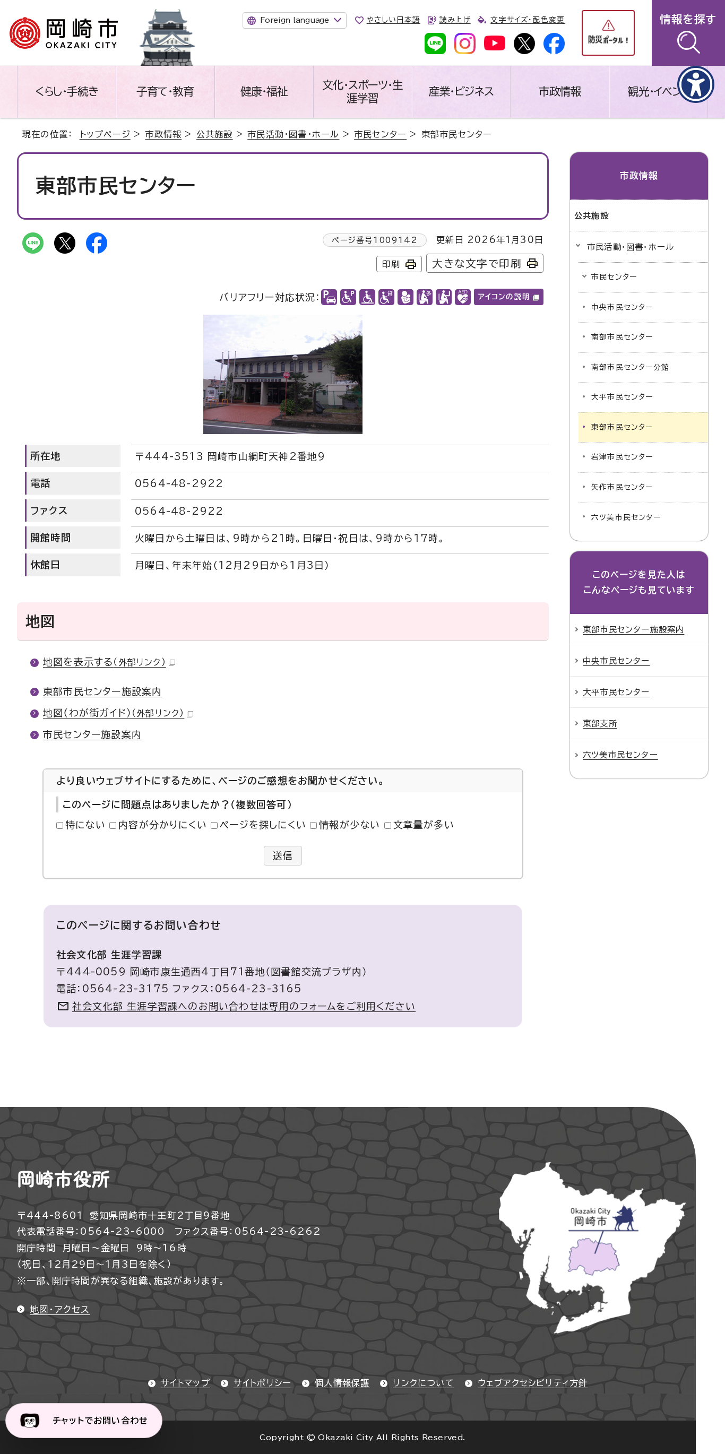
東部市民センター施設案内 (102, 691)
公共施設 (214, 134)
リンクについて (423, 1383)
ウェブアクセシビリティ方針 (533, 1383)
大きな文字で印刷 (477, 263)
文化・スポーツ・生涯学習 (362, 91)
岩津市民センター (622, 457)
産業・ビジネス (461, 91)
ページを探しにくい (263, 824)
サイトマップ (185, 1383)
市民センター (380, 134)
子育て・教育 (165, 91)
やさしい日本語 (393, 19)
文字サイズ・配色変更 (527, 19)
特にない (85, 824)
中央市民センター (622, 307)
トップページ (105, 134)
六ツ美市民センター (626, 517)
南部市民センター (622, 337)
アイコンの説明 (504, 296)
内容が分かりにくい (162, 824)
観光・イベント (658, 91)
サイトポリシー (262, 1383)
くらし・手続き (67, 91)
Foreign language (294, 20)
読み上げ (455, 19)
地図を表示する (104, 662)
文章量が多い (423, 824)
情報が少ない (349, 824)
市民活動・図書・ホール (293, 134)
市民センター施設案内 (92, 734)
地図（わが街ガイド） (113, 712)
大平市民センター (622, 397)
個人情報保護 (342, 1383)
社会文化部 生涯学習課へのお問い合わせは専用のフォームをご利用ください (244, 1006)
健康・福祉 (264, 91)
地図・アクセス (60, 1309)
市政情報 (560, 91)
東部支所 (600, 723)
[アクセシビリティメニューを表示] (695, 84)
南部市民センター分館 (630, 367)
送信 (283, 855)
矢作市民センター (622, 487)
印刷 (391, 264)
